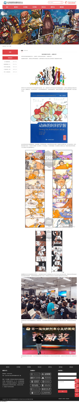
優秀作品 (53, 7)
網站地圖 (60, 398)
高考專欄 (25, 7)
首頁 (7, 7)
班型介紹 (44, 7)
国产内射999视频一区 (3, 401)
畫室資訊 (62, 7)
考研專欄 (34, 7)
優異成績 (60, 367)
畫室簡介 (16, 7)
